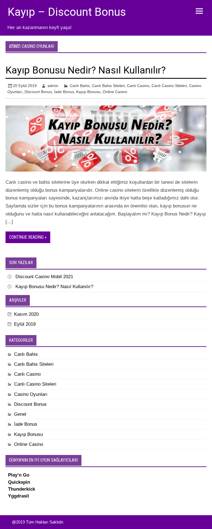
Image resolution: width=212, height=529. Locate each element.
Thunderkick (21, 489)
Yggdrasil (18, 496)
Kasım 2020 (26, 314)
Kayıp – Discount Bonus (67, 12)
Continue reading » (28, 237)
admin (52, 85)
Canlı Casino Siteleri (169, 85)
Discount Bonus (38, 92)
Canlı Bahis (80, 85)
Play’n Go (18, 475)
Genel (20, 414)
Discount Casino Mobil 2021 (44, 276)
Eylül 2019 (25, 324)
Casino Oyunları (30, 394)
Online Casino (115, 92)
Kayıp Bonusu (88, 92)
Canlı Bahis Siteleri (108, 85)
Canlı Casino (138, 85)
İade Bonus (64, 92)
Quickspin (19, 482)
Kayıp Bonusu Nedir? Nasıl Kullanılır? (86, 70)
